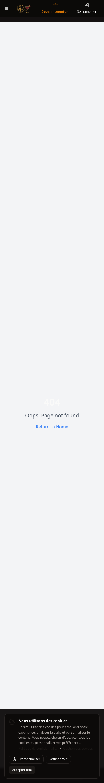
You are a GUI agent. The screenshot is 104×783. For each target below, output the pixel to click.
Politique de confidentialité (38, 748)
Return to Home (52, 427)
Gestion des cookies (78, 748)
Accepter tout (22, 770)
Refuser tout (58, 759)
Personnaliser (30, 759)
